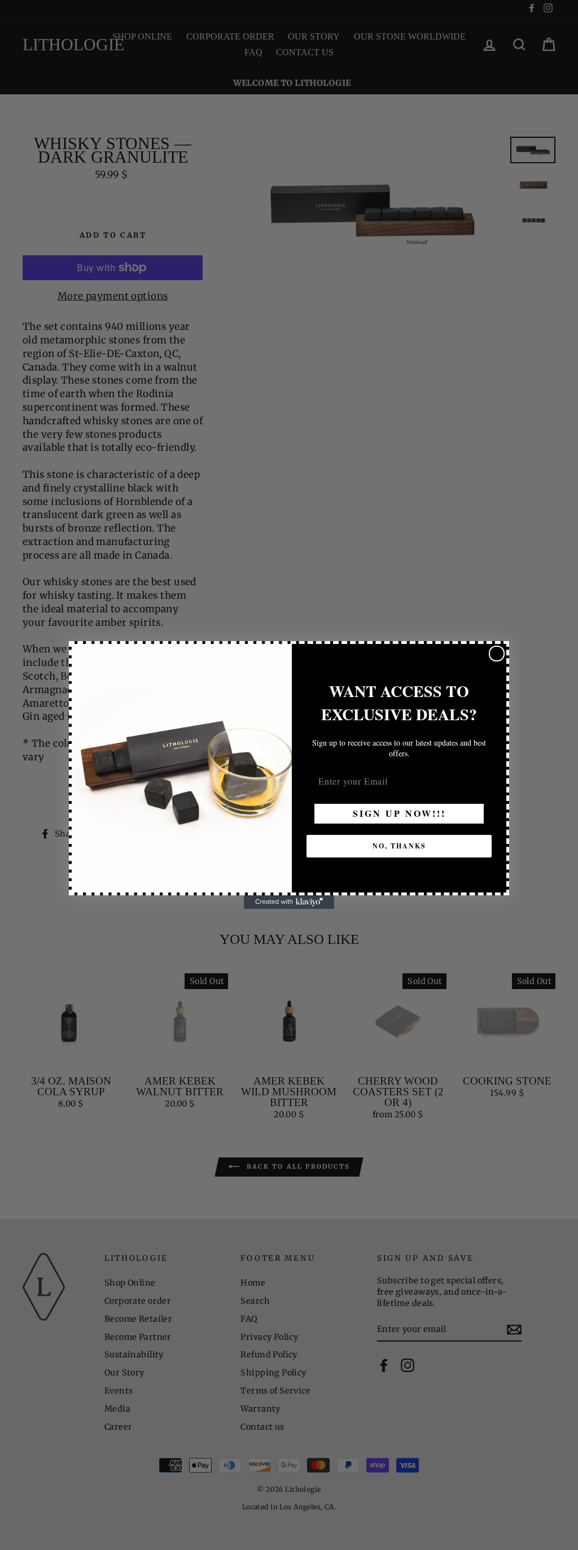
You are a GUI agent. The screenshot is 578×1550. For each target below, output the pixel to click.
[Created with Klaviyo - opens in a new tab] (289, 902)
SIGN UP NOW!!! (399, 813)
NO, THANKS (399, 846)
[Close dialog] (496, 653)
